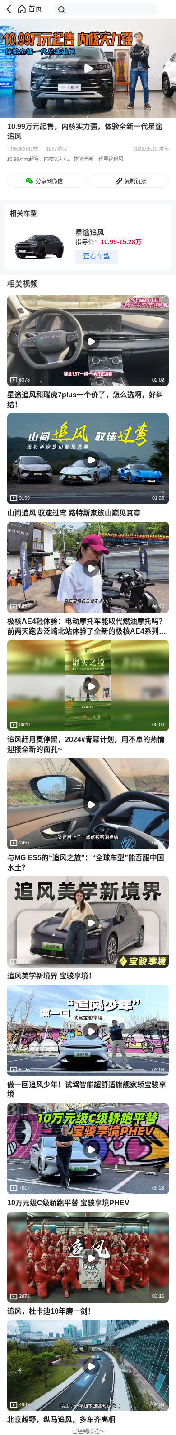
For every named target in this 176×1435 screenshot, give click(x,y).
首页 (35, 9)
